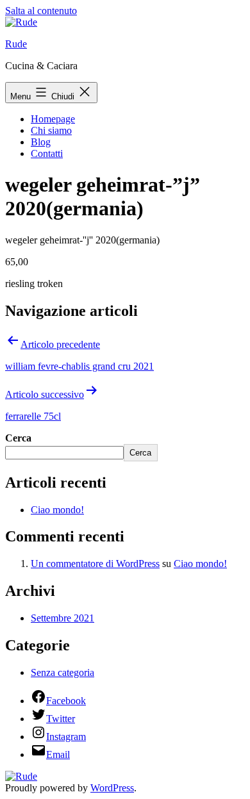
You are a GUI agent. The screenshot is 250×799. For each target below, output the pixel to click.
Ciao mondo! (57, 509)
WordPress (112, 787)
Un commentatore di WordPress (95, 563)
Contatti (47, 153)
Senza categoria (62, 672)
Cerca (18, 437)
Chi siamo (51, 130)
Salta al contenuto (41, 10)
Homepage (53, 118)
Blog (41, 141)
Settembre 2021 (62, 618)
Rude (16, 43)
